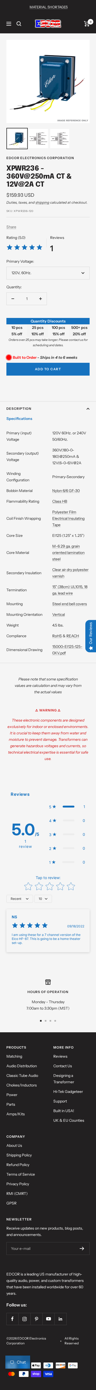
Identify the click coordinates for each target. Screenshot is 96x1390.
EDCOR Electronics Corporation (40, 158)
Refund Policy (17, 1164)
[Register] (82, 1248)
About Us (14, 1145)
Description (18, 409)
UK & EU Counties (68, 1120)
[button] (67, 807)
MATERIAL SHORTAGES (49, 7)
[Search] (19, 23)
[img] (24, 248)
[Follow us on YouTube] (48, 1319)
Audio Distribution (21, 1066)
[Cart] (87, 23)
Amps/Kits (15, 1114)
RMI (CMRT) (17, 1193)
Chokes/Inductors (21, 1085)
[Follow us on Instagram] (24, 1319)
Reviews (60, 1056)
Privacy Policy (17, 1184)
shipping (42, 202)
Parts (10, 1104)
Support (60, 1101)
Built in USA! (63, 1110)
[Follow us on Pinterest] (36, 1319)
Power (11, 1094)
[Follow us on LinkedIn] (60, 1319)
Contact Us (62, 1066)
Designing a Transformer (63, 1078)
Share (11, 227)
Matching (14, 1056)
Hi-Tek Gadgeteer (68, 1091)
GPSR (11, 1203)
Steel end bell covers (69, 603)
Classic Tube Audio (22, 1075)
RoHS (57, 635)
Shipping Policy (19, 1155)
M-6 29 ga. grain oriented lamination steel (68, 552)
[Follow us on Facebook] (12, 1319)
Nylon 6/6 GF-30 (66, 490)
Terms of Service (20, 1174)
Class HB (59, 501)
